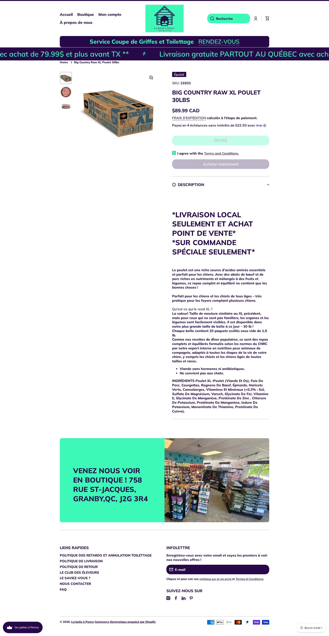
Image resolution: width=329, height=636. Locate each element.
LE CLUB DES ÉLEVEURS (79, 572)
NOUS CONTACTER (75, 583)
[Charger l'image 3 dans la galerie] (66, 106)
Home (64, 62)
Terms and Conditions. (221, 153)
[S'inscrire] (264, 569)
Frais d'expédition (189, 118)
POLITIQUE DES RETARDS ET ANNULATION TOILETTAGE (106, 555)
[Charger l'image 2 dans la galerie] (66, 92)
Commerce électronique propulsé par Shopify (125, 622)
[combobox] (228, 18)
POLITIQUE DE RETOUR (79, 567)
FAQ (63, 589)
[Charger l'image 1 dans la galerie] (66, 78)
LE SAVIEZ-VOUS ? (75, 578)
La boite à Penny (82, 622)
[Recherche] (210, 18)
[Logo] (164, 18)
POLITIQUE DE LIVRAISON (81, 561)
